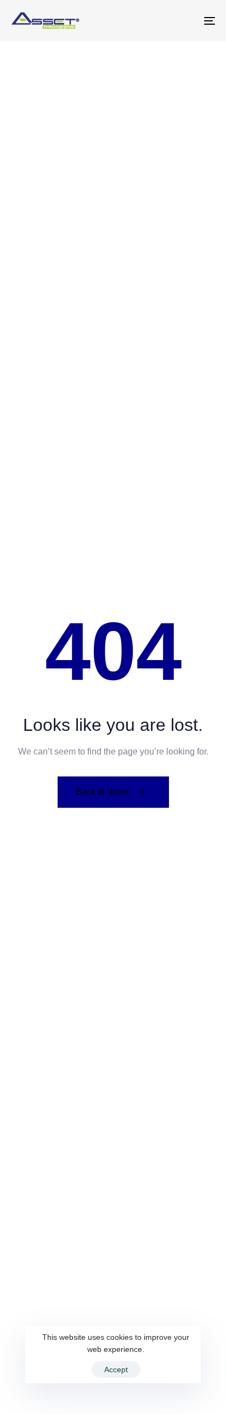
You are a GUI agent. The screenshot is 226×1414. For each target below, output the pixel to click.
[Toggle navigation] (181, 20)
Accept (116, 1369)
